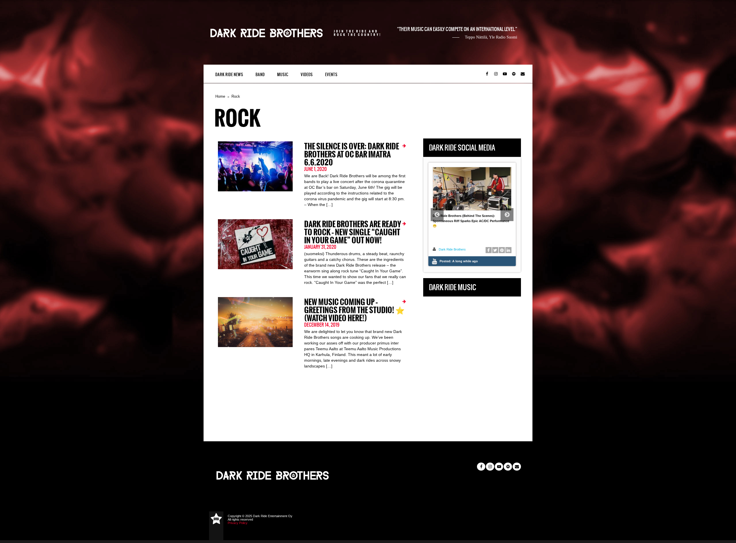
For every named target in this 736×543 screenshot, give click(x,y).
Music (282, 74)
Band (260, 74)
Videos (307, 74)
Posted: (459, 261)
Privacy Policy (238, 523)
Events (331, 74)
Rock (235, 96)
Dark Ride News (229, 74)
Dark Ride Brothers (452, 249)
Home (220, 96)
